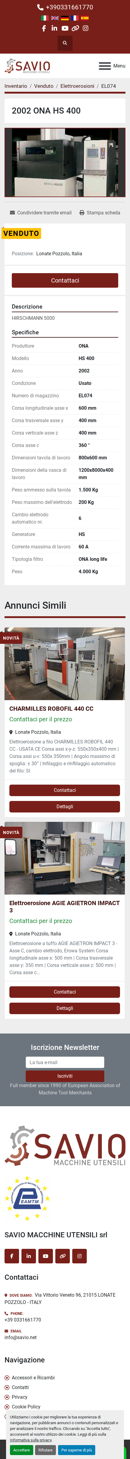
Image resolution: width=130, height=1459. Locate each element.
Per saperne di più (76, 1450)
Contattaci (65, 280)
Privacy (20, 1397)
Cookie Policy (26, 1407)
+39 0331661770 (23, 1320)
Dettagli (65, 806)
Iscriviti (65, 1076)
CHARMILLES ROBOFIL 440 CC (51, 708)
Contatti (20, 1387)
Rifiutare (45, 1450)
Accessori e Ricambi (33, 1378)
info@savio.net (21, 1337)
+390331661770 (69, 7)
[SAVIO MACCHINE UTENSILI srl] (65, 1145)
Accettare (21, 1450)
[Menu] (105, 66)
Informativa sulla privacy (30, 1440)
